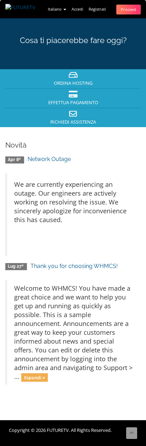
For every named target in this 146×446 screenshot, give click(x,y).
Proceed (128, 9)
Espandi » (34, 377)
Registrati (97, 9)
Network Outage (49, 159)
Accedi (77, 9)
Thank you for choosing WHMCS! (74, 266)
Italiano (55, 9)
